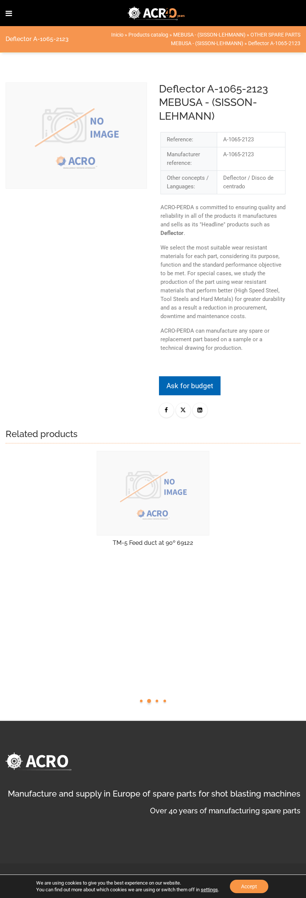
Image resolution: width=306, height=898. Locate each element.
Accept (249, 886)
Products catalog (148, 35)
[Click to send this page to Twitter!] (183, 410)
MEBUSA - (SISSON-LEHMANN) (209, 35)
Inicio (117, 35)
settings (209, 889)
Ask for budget (189, 386)
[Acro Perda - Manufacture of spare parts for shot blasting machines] (156, 13)
